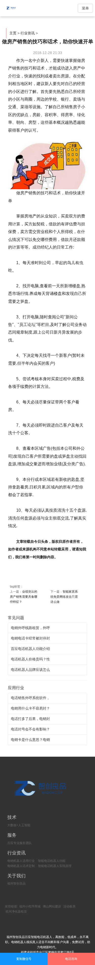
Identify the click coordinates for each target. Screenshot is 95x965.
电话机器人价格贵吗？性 (30, 659)
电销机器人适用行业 (21, 861)
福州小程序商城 (30, 906)
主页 (12, 33)
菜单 (85, 8)
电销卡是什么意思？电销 (30, 740)
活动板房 (69, 906)
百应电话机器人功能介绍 (30, 649)
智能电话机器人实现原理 (54, 866)
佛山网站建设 (52, 906)
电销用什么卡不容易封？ (30, 708)
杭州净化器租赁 (16, 911)
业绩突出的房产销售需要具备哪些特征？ (23, 597)
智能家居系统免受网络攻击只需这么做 (64, 597)
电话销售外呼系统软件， (30, 698)
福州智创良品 (16, 883)
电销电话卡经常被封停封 (30, 638)
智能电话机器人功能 (51, 861)
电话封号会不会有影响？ (30, 729)
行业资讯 (28, 33)
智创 (15, 8)
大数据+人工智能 (18, 825)
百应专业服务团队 (19, 843)
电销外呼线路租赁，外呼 (30, 628)
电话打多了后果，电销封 (30, 719)
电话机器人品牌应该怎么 (30, 670)
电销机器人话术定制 (21, 866)
